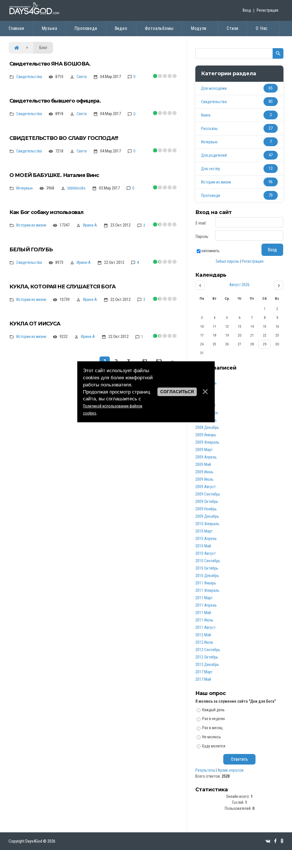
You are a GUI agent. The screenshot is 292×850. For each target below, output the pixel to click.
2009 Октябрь (206, 501)
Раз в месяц (212, 727)
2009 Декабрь (207, 516)
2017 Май (203, 679)
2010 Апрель (206, 538)
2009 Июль (204, 479)
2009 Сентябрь (207, 494)
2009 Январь (205, 435)
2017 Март (203, 672)
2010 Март (203, 531)
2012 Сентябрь (207, 649)
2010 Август (205, 553)
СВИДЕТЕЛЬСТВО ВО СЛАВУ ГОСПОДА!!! (63, 138)
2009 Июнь (204, 472)
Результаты (205, 770)
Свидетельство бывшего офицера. (55, 101)
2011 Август (205, 627)
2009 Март (203, 449)
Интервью (24, 188)
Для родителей (214, 155)
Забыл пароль (227, 261)
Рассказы (209, 128)
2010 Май (203, 546)
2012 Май (203, 635)
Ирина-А (90, 225)
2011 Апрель (206, 605)
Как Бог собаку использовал (46, 212)
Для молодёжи (214, 88)
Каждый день (213, 709)
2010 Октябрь (206, 568)
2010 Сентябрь (207, 560)
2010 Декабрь (207, 575)
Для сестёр (210, 168)
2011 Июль (204, 620)
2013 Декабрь (207, 664)
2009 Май (203, 464)
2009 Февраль (207, 442)
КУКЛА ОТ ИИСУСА (34, 324)
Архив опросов (231, 770)
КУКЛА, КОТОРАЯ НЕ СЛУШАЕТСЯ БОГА (62, 287)
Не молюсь (211, 737)
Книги (205, 115)
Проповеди (210, 195)
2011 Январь (205, 583)
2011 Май (203, 612)
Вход (247, 10)
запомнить (210, 250)
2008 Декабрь (207, 427)
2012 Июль (204, 642)
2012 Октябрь (206, 657)
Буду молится (213, 746)
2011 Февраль (207, 590)
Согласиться (177, 392)
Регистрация (267, 10)
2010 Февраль (207, 523)
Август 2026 (239, 284)
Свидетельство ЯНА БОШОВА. (49, 64)
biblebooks (77, 188)
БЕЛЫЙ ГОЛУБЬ (30, 249)
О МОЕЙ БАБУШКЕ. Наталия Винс (54, 175)
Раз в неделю (213, 718)
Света (82, 76)
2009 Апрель (206, 457)
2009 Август (205, 486)
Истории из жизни (31, 225)
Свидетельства (29, 76)
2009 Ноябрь (206, 509)
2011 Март (203, 598)
